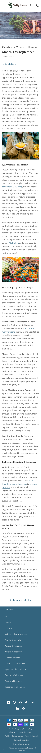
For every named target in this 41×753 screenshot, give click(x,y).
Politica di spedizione (14, 652)
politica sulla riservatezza (16, 634)
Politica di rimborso (13, 646)
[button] (3, 5)
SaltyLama (19, 729)
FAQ (6, 616)
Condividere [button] (10, 64)
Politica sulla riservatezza (14, 736)
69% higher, (13, 243)
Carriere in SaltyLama (14, 675)
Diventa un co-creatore (15, 663)
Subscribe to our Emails (15, 687)
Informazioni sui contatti (22, 744)
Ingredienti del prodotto (15, 669)
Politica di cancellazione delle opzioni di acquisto (22, 749)
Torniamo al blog (22, 599)
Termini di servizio (13, 640)
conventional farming (12, 186)
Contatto (8, 628)
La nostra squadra (12, 657)
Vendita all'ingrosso (13, 681)
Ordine (8, 622)
